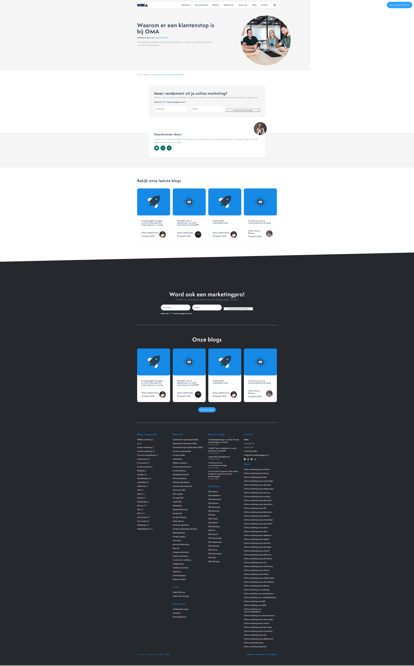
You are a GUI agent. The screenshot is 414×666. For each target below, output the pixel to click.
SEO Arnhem (213, 503)
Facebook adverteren (181, 525)
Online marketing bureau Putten (256, 574)
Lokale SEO (177, 501)
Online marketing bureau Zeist (255, 531)
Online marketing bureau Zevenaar (257, 485)
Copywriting (142, 459)
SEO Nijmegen (214, 526)
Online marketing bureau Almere (256, 570)
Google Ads (177, 513)
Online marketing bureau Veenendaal (258, 481)
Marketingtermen (179, 617)
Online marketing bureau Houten (256, 623)
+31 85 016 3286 (250, 451)
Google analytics (179, 536)
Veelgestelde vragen (181, 609)
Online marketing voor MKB (255, 605)
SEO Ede (211, 515)
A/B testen (177, 540)
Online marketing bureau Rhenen (257, 586)
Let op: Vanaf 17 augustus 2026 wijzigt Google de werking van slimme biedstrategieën (223, 474)
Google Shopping (179, 517)
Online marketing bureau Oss (255, 635)
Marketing (141, 486)
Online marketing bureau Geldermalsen (259, 578)
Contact (264, 5)
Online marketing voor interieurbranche (259, 615)
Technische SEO (179, 490)
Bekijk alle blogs (207, 410)
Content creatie (179, 455)
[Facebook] (251, 459)
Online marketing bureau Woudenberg (259, 582)
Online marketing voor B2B (254, 601)
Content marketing (144, 451)
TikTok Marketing (179, 478)
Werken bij (228, 5)
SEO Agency (213, 491)
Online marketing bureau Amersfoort (258, 504)
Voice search (142, 521)
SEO (139, 513)
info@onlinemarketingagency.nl (256, 455)
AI (138, 443)
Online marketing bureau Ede (255, 477)
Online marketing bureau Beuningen (258, 627)
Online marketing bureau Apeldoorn (258, 535)
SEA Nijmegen (214, 561)
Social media (142, 517)
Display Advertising (180, 509)
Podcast (140, 498)
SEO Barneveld (214, 507)
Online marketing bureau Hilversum (257, 555)
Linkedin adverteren (180, 556)
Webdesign (141, 525)
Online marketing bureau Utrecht (256, 551)
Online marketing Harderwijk (255, 646)
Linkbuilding (141, 482)
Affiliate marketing (144, 439)
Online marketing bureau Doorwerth (258, 523)
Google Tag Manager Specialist (185, 529)
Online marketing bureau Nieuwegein (258, 619)
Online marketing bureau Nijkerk (256, 539)
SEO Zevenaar (213, 546)
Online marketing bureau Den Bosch (258, 558)
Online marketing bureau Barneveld (257, 500)
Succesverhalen (201, 5)
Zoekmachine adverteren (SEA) (185, 443)
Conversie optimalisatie (146, 455)
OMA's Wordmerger (181, 596)
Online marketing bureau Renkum (257, 516)
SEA (138, 509)
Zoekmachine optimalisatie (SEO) (185, 439)
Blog (254, 5)
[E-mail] (162, 148)
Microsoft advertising (181, 544)
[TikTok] (255, 459)
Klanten (216, 5)
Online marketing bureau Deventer (257, 543)
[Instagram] (248, 459)
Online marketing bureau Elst (255, 508)
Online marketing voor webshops (257, 589)
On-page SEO (178, 498)
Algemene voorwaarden (256, 654)
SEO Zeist (212, 557)
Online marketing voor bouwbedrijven (258, 593)
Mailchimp (177, 571)
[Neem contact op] (169, 148)
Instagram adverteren (181, 552)
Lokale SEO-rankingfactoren (219, 457)
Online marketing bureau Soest (256, 527)
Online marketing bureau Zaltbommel (258, 639)
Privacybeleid (272, 654)
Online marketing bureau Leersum (257, 492)
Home (139, 74)
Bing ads (176, 548)
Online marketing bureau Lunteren (257, 496)
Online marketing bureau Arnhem (257, 469)
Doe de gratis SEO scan (400, 5)
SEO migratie (178, 494)
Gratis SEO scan (179, 592)
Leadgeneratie (178, 564)
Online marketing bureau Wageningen (259, 489)
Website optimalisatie (181, 482)
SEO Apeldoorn (214, 495)
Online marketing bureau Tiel (255, 562)
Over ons (243, 5)
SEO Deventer (213, 511)
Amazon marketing (144, 447)
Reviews (140, 505)
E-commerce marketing (182, 560)
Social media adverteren (182, 467)
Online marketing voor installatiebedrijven (260, 597)
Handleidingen (142, 478)
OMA (139, 494)
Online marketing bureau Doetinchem (258, 566)
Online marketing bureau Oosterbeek (258, 520)
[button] (275, 5)
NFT (138, 490)
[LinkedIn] (156, 148)
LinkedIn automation (181, 567)
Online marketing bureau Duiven (256, 473)
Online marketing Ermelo (253, 643)
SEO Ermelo (213, 519)
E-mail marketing (143, 467)
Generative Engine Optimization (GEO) (188, 447)
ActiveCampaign (179, 575)
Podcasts (147, 74)
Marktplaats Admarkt (181, 474)
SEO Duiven (213, 550)
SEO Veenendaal (214, 538)
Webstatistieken (143, 529)
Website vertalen (179, 579)
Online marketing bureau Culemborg (258, 631)
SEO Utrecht (213, 534)
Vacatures (176, 613)
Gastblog (140, 470)
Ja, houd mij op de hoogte (243, 110)
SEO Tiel (211, 530)
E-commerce (142, 463)
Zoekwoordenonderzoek (182, 486)
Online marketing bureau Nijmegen (257, 547)
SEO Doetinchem (215, 553)
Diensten (185, 5)
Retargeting (177, 505)
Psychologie (142, 501)
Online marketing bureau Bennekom (258, 512)
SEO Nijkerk (213, 522)
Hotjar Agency (178, 521)
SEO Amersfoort (214, 499)
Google (140, 474)
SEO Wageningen (215, 542)
